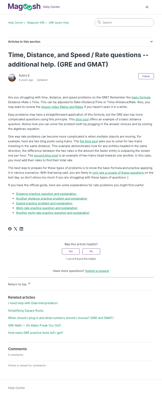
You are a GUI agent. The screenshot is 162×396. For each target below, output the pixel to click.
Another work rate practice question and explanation (52, 213)
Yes (71, 251)
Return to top (17, 284)
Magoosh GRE (36, 22)
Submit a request (97, 271)
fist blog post (89, 141)
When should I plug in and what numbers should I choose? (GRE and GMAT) (60, 318)
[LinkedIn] (21, 229)
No (91, 251)
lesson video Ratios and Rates (62, 107)
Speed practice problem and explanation (44, 203)
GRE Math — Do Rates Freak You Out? (34, 325)
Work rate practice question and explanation (46, 208)
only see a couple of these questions (118, 172)
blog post (82, 119)
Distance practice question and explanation (46, 194)
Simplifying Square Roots (25, 310)
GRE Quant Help (59, 22)
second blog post (46, 155)
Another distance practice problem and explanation (51, 198)
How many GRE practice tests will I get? (35, 333)
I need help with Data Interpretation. (33, 303)
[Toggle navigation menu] (147, 7)
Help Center (15, 22)
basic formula (141, 97)
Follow (146, 76)
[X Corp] (15, 229)
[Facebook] (10, 229)
